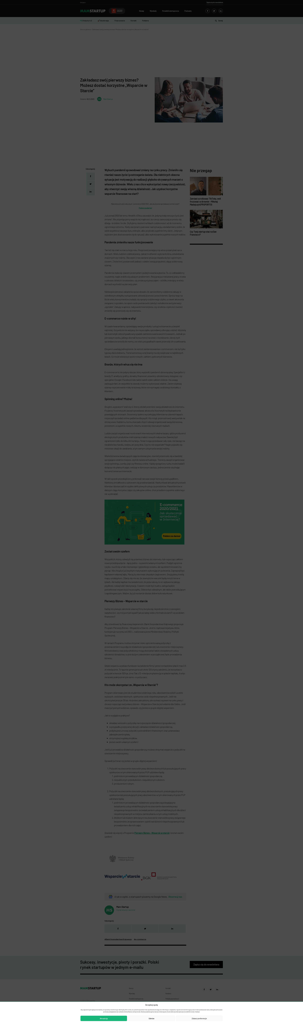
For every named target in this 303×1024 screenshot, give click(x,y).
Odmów (151, 1018)
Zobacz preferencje (199, 1018)
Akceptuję (104, 1018)
